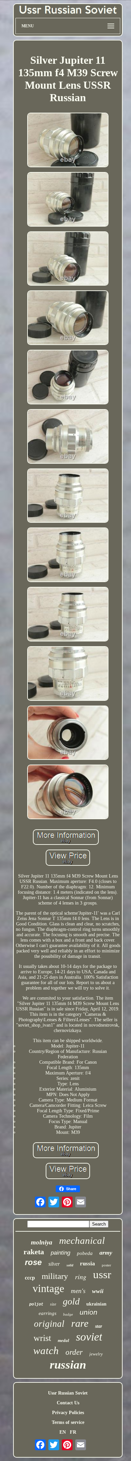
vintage (48, 1288)
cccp (30, 1278)
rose (33, 1262)
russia (87, 1263)
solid (70, 1265)
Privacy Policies (68, 1412)
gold (71, 1301)
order (74, 1352)
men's (78, 1290)
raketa (34, 1252)
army (105, 1252)
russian (68, 1364)
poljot (36, 1304)
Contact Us (68, 1402)
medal (63, 1340)
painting (60, 1253)
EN (62, 1432)
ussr (102, 1274)
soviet (89, 1336)
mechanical (82, 1240)
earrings (47, 1313)
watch (46, 1350)
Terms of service (68, 1422)
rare (79, 1323)
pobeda (85, 1253)
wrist (42, 1338)
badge (68, 1314)
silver (54, 1264)
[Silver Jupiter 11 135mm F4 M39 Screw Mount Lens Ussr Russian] (68, 140)
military (55, 1276)
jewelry (96, 1353)
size (53, 1304)
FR (73, 1432)
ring (80, 1276)
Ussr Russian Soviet (68, 1393)
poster (106, 1265)
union (88, 1312)
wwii (97, 1291)
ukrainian (96, 1304)
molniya (41, 1242)
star (98, 1326)
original (49, 1324)
